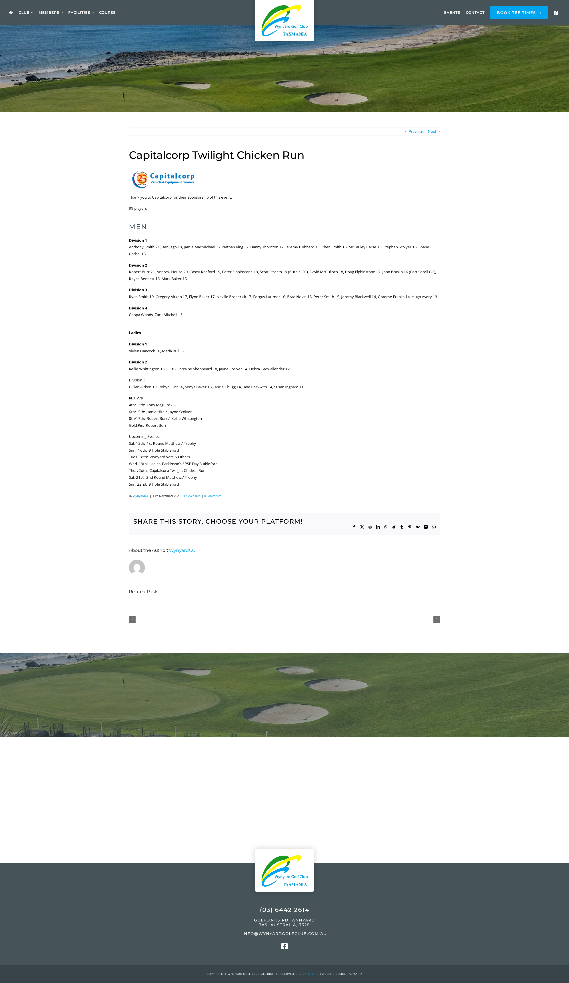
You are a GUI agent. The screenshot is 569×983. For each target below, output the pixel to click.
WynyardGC (141, 496)
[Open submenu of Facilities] (92, 13)
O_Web (313, 973)
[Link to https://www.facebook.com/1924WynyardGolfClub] (556, 12)
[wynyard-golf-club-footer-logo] (284, 845)
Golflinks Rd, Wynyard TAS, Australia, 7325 (284, 922)
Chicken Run (192, 496)
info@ (284, 933)
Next (432, 131)
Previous (416, 131)
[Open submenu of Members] (61, 13)
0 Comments (212, 496)
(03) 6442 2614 (284, 909)
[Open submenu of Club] (31, 13)
